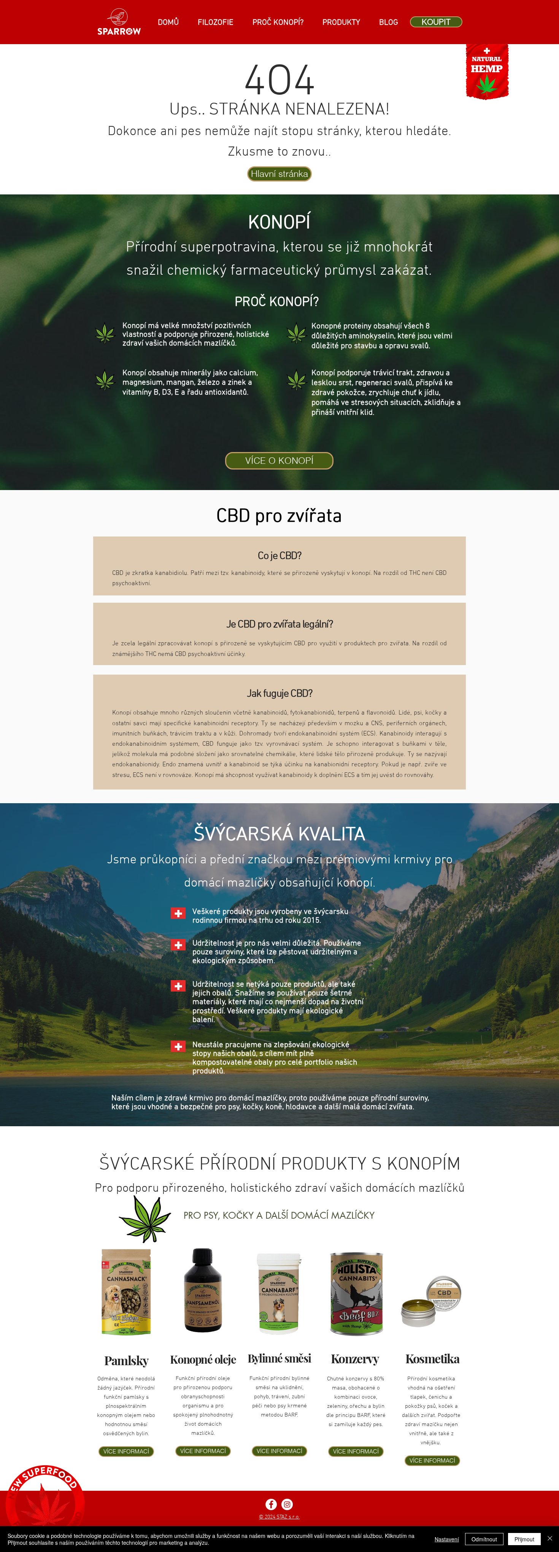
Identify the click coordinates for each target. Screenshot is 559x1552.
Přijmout (524, 1539)
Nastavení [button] (447, 1539)
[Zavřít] (549, 1539)
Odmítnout (484, 1539)
